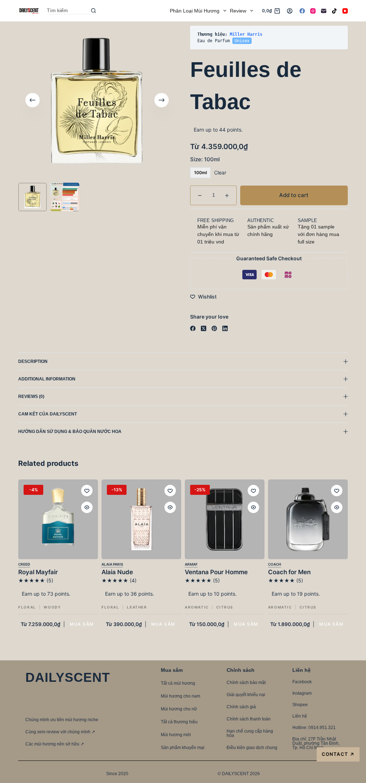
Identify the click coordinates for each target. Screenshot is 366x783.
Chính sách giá (241, 706)
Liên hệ (299, 716)
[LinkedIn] (225, 328)
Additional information (46, 378)
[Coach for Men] (308, 519)
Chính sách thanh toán (249, 719)
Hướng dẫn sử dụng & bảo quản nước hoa (70, 431)
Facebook (302, 681)
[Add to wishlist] (87, 490)
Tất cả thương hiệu (179, 721)
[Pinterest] (214, 328)
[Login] (289, 11)
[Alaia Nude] (141, 519)
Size (205, 159)
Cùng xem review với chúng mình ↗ (60, 731)
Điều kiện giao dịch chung (252, 747)
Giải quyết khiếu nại (246, 694)
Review (238, 11)
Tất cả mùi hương (178, 683)
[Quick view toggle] (87, 507)
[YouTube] (345, 11)
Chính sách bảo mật (246, 682)
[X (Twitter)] (203, 328)
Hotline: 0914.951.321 (314, 727)
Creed (24, 564)
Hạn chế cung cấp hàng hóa (250, 733)
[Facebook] (302, 11)
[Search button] (93, 10)
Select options (82, 624)
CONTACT (338, 754)
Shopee (300, 704)
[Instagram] (313, 11)
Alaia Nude (117, 572)
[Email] (323, 11)
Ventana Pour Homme (216, 572)
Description (33, 361)
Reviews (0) (31, 396)
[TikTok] (334, 11)
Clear (220, 172)
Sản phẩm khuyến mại (182, 747)
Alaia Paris (112, 564)
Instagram (302, 693)
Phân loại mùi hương (194, 11)
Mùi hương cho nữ (179, 708)
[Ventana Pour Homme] (224, 519)
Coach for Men (289, 572)
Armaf (191, 564)
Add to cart (326, 37)
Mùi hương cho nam (180, 696)
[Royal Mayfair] (58, 519)
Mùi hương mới (176, 734)
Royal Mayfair (38, 572)
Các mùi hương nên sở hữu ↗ (54, 744)
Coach (274, 564)
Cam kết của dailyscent (48, 414)
